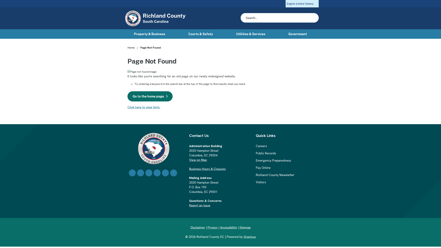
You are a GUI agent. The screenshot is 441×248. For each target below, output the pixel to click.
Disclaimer (198, 227)
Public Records (266, 153)
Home (131, 47)
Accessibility (228, 227)
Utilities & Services (250, 34)
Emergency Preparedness (273, 160)
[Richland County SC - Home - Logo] (155, 18)
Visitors (261, 182)
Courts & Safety (200, 34)
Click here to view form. (143, 107)
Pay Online (263, 168)
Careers (261, 146)
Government (297, 34)
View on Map (198, 160)
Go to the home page (148, 96)
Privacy (213, 227)
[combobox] (302, 3)
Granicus (250, 237)
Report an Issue (199, 205)
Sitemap (245, 227)
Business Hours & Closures (207, 169)
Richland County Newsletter (275, 175)
